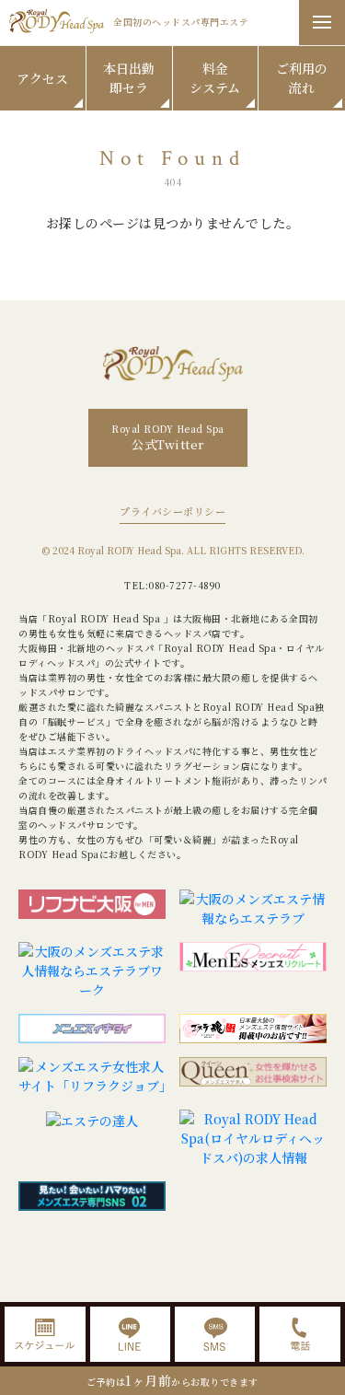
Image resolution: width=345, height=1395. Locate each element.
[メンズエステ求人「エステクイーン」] (253, 1076)
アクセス (42, 78)
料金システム (215, 78)
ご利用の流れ (302, 78)
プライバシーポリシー (172, 511)
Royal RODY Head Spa (167, 437)
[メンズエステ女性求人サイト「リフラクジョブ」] (92, 1076)
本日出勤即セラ (129, 78)
